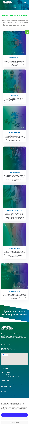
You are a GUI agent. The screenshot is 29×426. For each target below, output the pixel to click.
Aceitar (14, 415)
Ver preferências (14, 422)
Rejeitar (14, 418)
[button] (27, 399)
